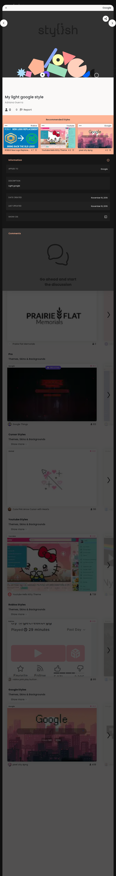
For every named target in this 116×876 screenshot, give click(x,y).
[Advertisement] (12, 438)
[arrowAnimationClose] (4, 23)
